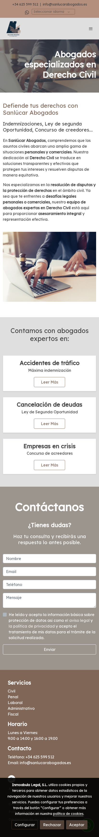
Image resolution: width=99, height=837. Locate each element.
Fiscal (13, 714)
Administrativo (21, 708)
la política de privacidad (32, 626)
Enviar (50, 649)
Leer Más (49, 382)
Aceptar (76, 824)
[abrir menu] (91, 28)
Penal (13, 696)
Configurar (25, 824)
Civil (11, 691)
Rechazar (52, 824)
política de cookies (68, 814)
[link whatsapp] (27, 12)
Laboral (15, 702)
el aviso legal (78, 620)
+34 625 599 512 (25, 4)
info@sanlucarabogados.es (65, 4)
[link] (13, 28)
